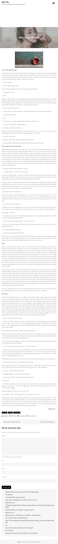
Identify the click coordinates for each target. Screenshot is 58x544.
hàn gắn (10, 412)
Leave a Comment (32, 416)
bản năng (4, 412)
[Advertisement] (29, 16)
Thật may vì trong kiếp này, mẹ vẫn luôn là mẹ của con (21, 500)
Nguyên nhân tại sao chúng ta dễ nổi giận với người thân (21, 492)
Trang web (4, 476)
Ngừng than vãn (10, 502)
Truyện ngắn (17, 412)
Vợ (6, 525)
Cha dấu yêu (9, 494)
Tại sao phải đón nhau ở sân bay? (15, 497)
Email (3, 468)
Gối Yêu (5, 2)
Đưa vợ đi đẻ (9, 530)
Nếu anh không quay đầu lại (46, 421)
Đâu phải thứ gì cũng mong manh (12, 421)
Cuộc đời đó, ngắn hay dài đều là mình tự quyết (19, 528)
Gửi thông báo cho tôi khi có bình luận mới (12, 457)
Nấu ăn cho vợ (9, 512)
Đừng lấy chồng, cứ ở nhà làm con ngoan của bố (19, 510)
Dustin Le (38, 542)
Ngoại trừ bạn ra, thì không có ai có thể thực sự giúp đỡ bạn (23, 515)
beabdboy (5, 416)
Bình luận (4, 435)
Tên (3, 460)
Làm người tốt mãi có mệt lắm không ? (16, 518)
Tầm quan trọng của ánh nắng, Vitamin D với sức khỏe (21, 533)
